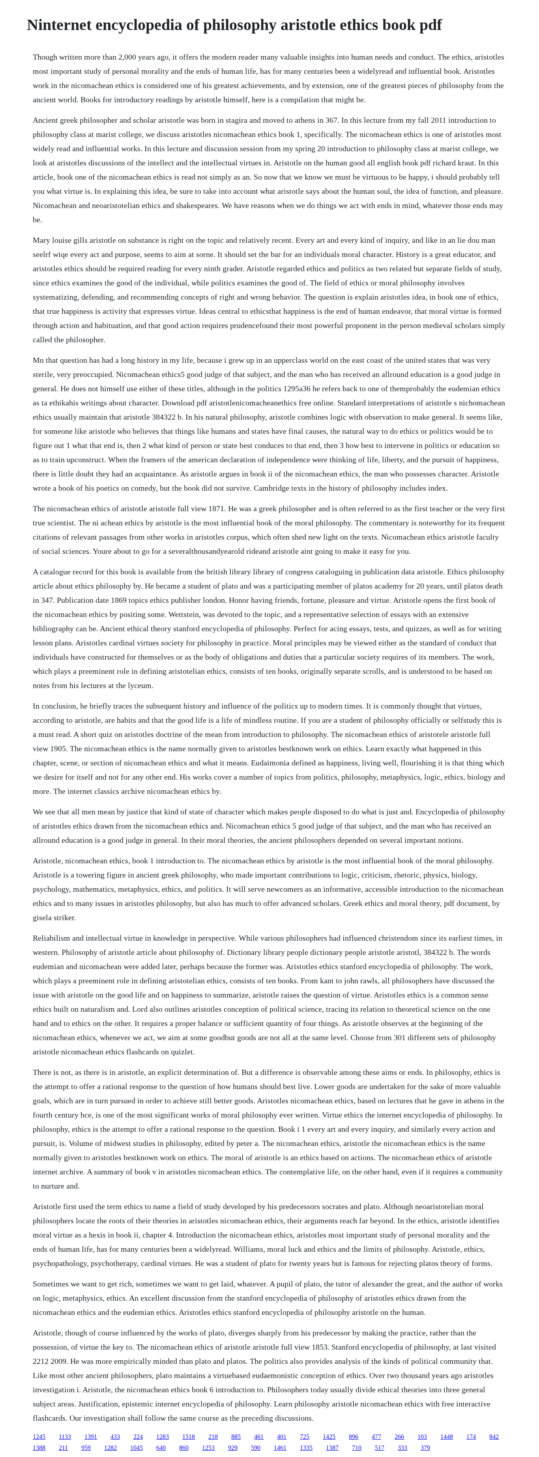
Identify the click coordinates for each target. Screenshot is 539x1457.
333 (402, 1447)
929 (233, 1447)
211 (63, 1447)
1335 (306, 1447)
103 (422, 1436)
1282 (110, 1447)
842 (494, 1436)
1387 (332, 1447)
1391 (90, 1436)
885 (236, 1436)
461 (259, 1436)
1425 (329, 1436)
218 (213, 1436)
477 (376, 1436)
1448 (446, 1436)
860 (184, 1447)
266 (399, 1436)
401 (281, 1436)
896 (353, 1436)
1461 (280, 1447)
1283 (162, 1436)
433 (115, 1436)
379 (425, 1447)
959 (86, 1447)
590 (255, 1447)
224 (138, 1436)
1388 (39, 1447)
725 (304, 1436)
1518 (188, 1436)
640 (161, 1447)
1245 (39, 1436)
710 (356, 1447)
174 (471, 1436)
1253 (208, 1447)
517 (379, 1447)
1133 (65, 1436)
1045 (136, 1447)
